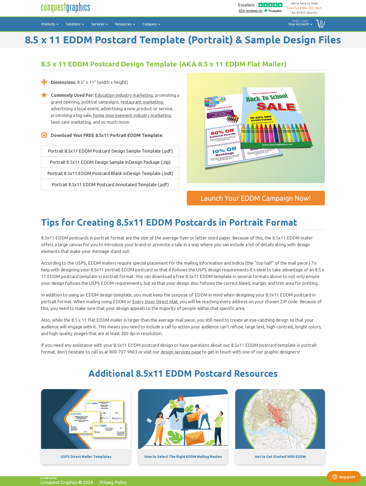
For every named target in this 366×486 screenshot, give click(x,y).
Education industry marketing (124, 95)
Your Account (299, 22)
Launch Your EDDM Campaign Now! (256, 198)
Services (98, 24)
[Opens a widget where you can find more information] (344, 477)
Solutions (73, 24)
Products (48, 24)
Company (150, 24)
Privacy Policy (113, 482)
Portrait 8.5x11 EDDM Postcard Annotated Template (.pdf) (110, 184)
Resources (123, 24)
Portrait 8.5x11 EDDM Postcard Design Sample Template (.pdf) (110, 150)
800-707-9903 (312, 8)
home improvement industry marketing (132, 115)
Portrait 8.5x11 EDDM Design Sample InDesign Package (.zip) (110, 162)
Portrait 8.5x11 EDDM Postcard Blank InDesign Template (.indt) (110, 173)
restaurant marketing (142, 101)
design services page (181, 351)
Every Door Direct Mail (155, 301)
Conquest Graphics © (66, 482)
